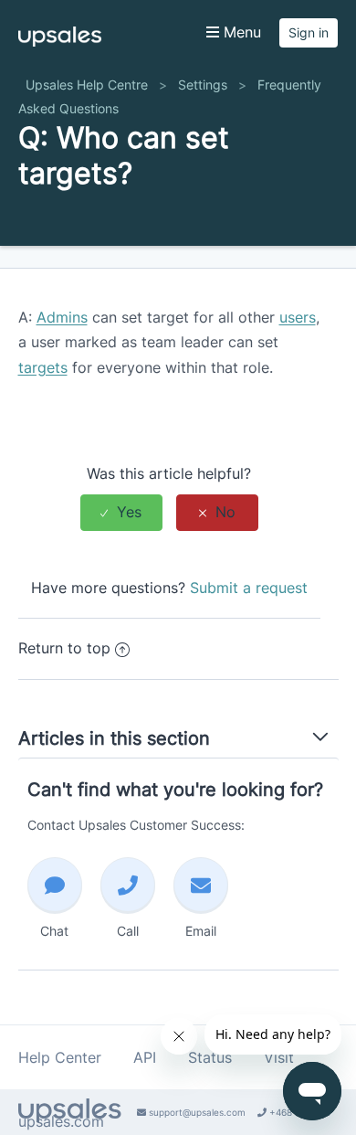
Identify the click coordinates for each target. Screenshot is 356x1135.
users (297, 317)
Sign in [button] (308, 32)
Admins (62, 317)
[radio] (121, 512)
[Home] (59, 41)
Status (210, 1057)
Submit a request (249, 587)
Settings (202, 84)
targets (43, 367)
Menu (240, 32)
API (144, 1057)
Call (128, 931)
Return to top (64, 648)
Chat (54, 931)
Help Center (59, 1057)
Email (200, 931)
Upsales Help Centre (87, 84)
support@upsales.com (196, 1112)
